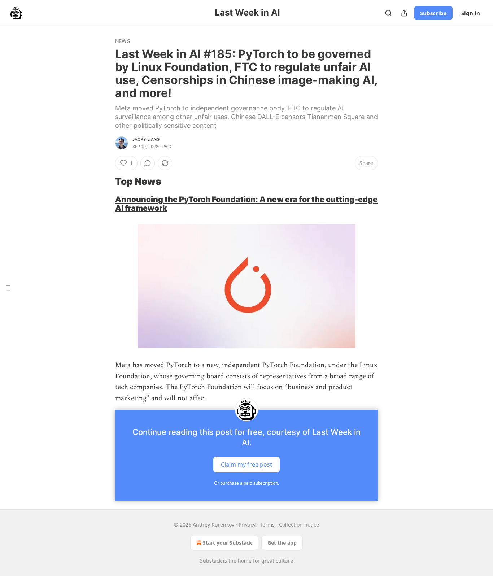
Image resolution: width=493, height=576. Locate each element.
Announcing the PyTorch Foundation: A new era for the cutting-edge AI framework (246, 204)
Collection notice (299, 524)
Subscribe (433, 13)
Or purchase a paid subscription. (246, 483)
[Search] (388, 13)
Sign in (470, 13)
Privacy (247, 524)
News (122, 41)
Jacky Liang (146, 139)
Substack (211, 560)
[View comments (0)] (147, 163)
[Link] (105, 181)
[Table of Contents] (8, 288)
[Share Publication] (404, 13)
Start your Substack (227, 542)
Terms (267, 524)
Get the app (282, 542)
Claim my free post (246, 464)
